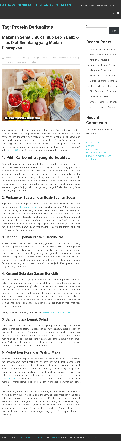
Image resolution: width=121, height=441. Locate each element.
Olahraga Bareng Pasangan (103, 81)
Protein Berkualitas (29, 62)
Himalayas (56, 438)
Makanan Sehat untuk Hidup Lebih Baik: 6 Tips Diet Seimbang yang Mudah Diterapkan (40, 42)
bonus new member (96, 152)
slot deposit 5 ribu (28, 207)
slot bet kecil (92, 142)
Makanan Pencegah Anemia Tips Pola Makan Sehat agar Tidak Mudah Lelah (104, 91)
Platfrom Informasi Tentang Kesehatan (31, 438)
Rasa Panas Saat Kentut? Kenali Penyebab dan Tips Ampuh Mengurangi (103, 54)
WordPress (94, 438)
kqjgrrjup (29, 58)
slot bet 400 (12, 150)
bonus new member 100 (98, 155)
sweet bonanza (10, 378)
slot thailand (92, 159)
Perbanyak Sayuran (13, 62)
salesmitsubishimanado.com (57, 312)
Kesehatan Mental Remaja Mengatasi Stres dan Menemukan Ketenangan (103, 70)
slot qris (90, 146)
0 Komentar (44, 58)
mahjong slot (92, 149)
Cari (88, 25)
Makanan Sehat (62, 58)
